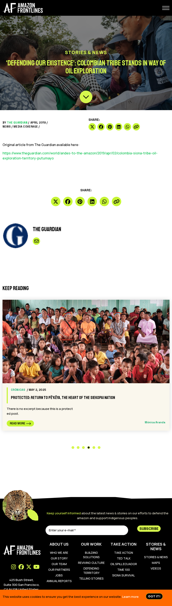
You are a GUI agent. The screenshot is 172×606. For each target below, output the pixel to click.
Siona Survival (123, 575)
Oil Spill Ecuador (123, 564)
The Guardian (17, 122)
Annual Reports (59, 581)
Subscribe (148, 528)
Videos (156, 568)
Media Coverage (25, 126)
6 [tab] (99, 447)
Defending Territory (91, 570)
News (7, 126)
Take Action (123, 553)
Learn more (130, 596)
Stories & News (156, 557)
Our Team (59, 564)
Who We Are (59, 553)
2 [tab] (78, 447)
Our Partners (59, 570)
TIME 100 (123, 570)
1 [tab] (73, 447)
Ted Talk (123, 558)
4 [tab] (88, 447)
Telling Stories (91, 578)
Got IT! (154, 596)
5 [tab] (94, 447)
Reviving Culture (91, 563)
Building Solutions (91, 555)
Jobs (59, 575)
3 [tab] (83, 447)
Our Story (59, 558)
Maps (156, 563)
